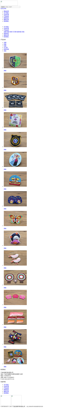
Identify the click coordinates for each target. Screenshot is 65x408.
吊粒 (23, 31)
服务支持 (6, 19)
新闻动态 (6, 17)
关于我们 (6, 13)
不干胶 (14, 31)
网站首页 (6, 11)
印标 (11, 31)
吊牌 (5, 31)
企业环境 (6, 14)
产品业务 (6, 16)
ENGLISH (3, 8)
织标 (8, 31)
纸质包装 (19, 31)
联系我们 (6, 21)
